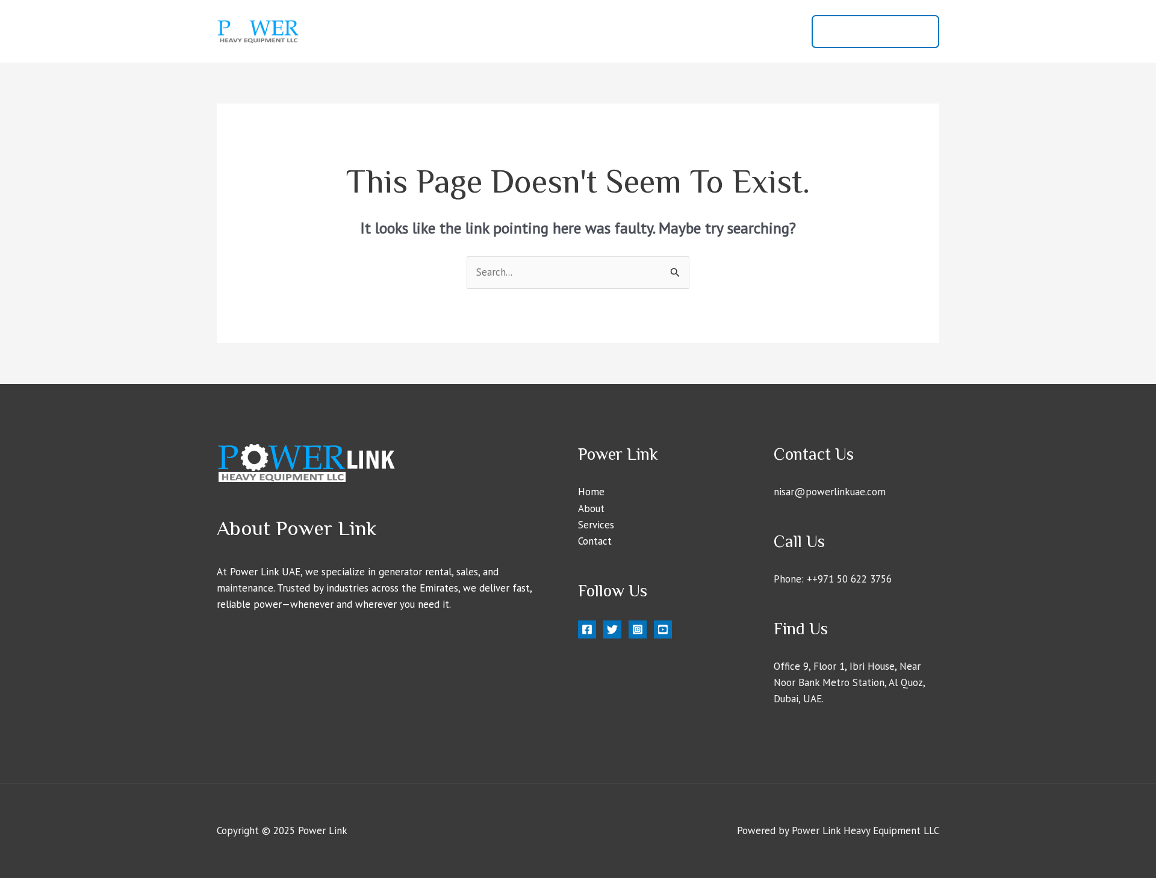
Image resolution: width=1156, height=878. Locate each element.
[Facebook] (587, 629)
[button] (875, 31)
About (665, 31)
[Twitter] (612, 629)
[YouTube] (663, 629)
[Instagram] (638, 629)
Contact (772, 31)
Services (717, 31)
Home (618, 31)
